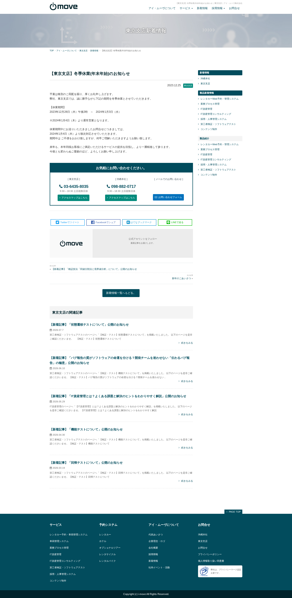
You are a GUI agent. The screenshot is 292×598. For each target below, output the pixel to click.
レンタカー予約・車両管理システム (69, 534)
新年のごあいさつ (181, 278)
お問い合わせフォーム (170, 197)
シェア (106, 222)
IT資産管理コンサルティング (216, 114)
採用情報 (153, 554)
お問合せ (234, 8)
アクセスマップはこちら (75, 197)
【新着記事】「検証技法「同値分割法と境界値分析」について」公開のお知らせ (94, 269)
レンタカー (105, 534)
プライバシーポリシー (210, 554)
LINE (177, 222)
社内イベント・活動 (159, 567)
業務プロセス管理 (210, 103)
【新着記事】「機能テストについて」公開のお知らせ (86, 429)
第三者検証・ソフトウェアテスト (218, 124)
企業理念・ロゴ (157, 541)
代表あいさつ (156, 534)
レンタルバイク (107, 561)
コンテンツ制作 (209, 129)
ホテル (102, 541)
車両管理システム (59, 541)
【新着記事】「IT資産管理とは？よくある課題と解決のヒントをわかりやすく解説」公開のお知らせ (118, 396)
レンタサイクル (107, 554)
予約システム (108, 524)
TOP (52, 50)
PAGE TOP (235, 511)
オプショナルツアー (109, 547)
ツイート (69, 222)
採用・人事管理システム (214, 119)
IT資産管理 (206, 109)
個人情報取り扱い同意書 (211, 561)
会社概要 (153, 547)
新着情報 (202, 8)
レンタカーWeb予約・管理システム (220, 98)
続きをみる (187, 342)
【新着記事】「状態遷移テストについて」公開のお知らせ (89, 324)
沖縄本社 (205, 78)
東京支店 (83, 50)
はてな (141, 222)
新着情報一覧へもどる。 (121, 292)
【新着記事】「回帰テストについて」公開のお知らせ (86, 462)
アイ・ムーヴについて (162, 8)
